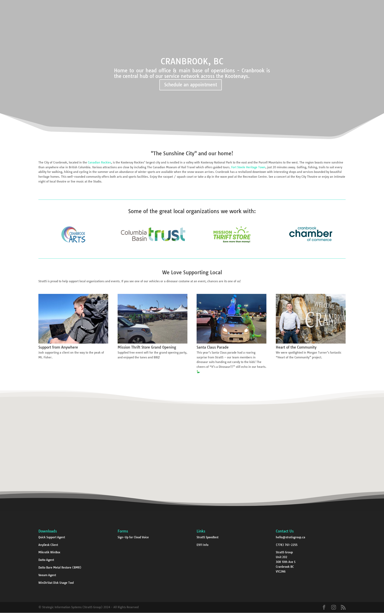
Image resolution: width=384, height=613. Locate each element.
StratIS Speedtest (207, 537)
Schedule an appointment (190, 85)
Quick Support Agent (51, 537)
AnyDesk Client (48, 545)
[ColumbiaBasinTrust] (152, 247)
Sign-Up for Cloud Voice (133, 537)
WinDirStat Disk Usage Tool (56, 583)
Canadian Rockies (99, 162)
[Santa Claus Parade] (231, 342)
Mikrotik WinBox (49, 552)
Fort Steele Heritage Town (248, 167)
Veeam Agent (47, 575)
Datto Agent (46, 560)
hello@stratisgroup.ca (290, 537)
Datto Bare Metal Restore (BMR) (59, 567)
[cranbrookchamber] (311, 247)
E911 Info (202, 545)
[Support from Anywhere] (73, 342)
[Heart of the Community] (311, 342)
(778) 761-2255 (286, 545)
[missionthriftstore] (231, 247)
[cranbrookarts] (73, 247)
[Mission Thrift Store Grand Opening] (152, 342)
